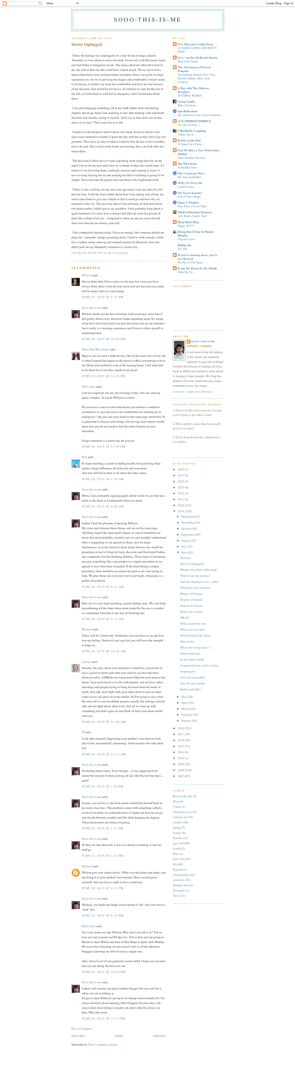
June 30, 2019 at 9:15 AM (103, 619)
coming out (180, 817)
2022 (181, 493)
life (175, 864)
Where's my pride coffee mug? (199, 570)
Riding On (184, 245)
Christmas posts (182, 812)
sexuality (178, 880)
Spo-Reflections (188, 111)
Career (177, 807)
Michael (87, 866)
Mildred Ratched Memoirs (195, 212)
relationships (181, 875)
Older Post (159, 1036)
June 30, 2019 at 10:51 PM (104, 1018)
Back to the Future (188, 61)
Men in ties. (187, 641)
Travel (177, 896)
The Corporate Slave (191, 173)
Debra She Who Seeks (95, 349)
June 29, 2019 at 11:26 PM (104, 376)
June (184, 552)
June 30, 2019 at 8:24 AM (103, 479)
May (184, 697)
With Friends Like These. (196, 635)
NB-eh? (185, 617)
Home (119, 1036)
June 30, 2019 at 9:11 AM (103, 587)
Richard (87, 629)
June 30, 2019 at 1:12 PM (103, 828)
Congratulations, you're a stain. (199, 665)
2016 (181, 740)
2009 (181, 764)
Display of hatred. (191, 599)
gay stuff (178, 843)
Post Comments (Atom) (102, 1044)
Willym (86, 275)
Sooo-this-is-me (148, 19)
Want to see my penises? (195, 576)
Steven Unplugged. (192, 564)
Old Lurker (88, 386)
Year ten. (185, 558)
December (188, 516)
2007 (181, 776)
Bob (84, 457)
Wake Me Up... (186, 272)
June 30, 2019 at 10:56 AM (104, 651)
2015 (181, 746)
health (177, 848)
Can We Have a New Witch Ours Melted (198, 152)
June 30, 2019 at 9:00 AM (103, 506)
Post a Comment (81, 1029)
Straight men (181, 885)
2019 (181, 511)
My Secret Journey (190, 192)
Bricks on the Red (189, 140)
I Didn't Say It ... (187, 134)
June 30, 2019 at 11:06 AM (104, 722)
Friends (177, 838)
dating (177, 827)
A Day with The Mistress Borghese (193, 90)
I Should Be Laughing (192, 130)
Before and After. (190, 689)
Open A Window (188, 202)
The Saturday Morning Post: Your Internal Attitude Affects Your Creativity (196, 78)
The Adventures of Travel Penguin (194, 69)
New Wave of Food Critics (192, 206)
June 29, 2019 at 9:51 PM (103, 297)
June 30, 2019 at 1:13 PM (103, 856)
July (184, 546)
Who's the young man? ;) (195, 647)
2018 (181, 728)
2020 (181, 505)
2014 (181, 752)
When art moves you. (193, 623)
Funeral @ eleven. (191, 605)
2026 (181, 469)
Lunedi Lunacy (186, 186)
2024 (181, 481)
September (188, 534)
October (186, 528)
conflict (177, 822)
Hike (176, 854)
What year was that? (192, 629)
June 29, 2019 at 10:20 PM (104, 339)
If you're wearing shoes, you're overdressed (197, 257)
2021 (181, 499)
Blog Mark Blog (188, 222)
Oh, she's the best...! (189, 125)
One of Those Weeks (189, 196)
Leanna (86, 662)
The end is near (186, 239)
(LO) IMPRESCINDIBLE (194, 121)
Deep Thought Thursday (191, 157)
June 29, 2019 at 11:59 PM (104, 446)
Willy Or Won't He (190, 183)
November (188, 522)
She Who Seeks (187, 163)
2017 (181, 734)
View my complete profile (193, 392)
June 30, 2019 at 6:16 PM (103, 915)
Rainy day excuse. (191, 611)
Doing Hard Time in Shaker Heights (196, 233)
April (185, 703)
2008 (181, 770)
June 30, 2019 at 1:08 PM (103, 786)
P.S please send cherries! (195, 587)
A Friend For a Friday (190, 144)
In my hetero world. (192, 659)
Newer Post (78, 1036)
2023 (181, 487)
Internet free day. (190, 653)
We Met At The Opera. (190, 262)
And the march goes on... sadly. (199, 582)
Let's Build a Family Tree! (192, 216)
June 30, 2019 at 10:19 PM (104, 972)
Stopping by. (188, 671)
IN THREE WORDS (190, 95)
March (185, 709)
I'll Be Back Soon (187, 167)
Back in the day (182, 796)
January (186, 720)
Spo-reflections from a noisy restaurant (199, 115)
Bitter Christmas (187, 105)
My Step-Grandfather (189, 177)
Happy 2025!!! (186, 226)
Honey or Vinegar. (191, 593)
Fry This (182, 249)
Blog (176, 801)
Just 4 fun (179, 859)
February (187, 714)
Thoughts (179, 890)
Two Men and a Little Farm (195, 44)
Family (177, 833)
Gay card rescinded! (192, 677)
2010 (181, 758)
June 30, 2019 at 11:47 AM (104, 754)
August (186, 540)
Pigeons (178, 869)
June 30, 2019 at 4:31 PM (103, 888)
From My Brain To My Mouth (197, 268)
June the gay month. (192, 683)
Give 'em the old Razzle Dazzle (198, 57)
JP (83, 732)
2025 (181, 475)
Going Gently (186, 101)
